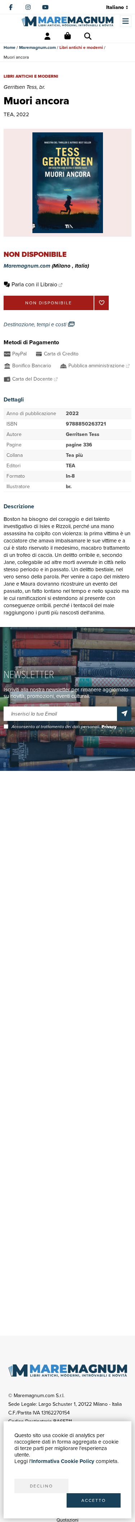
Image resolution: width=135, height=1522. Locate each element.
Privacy (109, 726)
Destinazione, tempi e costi (36, 324)
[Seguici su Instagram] (28, 7)
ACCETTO (93, 1500)
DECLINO (41, 1486)
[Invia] (124, 714)
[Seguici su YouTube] (45, 7)
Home (9, 47)
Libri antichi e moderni (81, 47)
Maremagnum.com (37, 47)
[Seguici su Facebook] (11, 7)
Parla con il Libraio (34, 284)
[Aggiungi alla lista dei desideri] (101, 303)
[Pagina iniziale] (67, 21)
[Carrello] (67, 36)
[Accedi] (47, 36)
